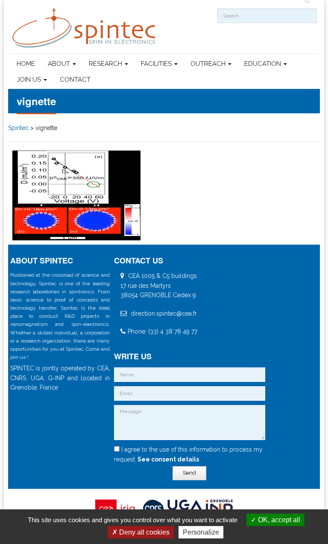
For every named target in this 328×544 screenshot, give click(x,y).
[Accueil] (85, 28)
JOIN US (30, 79)
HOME (26, 64)
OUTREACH (208, 64)
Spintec (18, 127)
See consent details (167, 459)
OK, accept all (278, 519)
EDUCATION (263, 64)
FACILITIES (157, 64)
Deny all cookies (143, 532)
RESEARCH (106, 64)
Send (189, 473)
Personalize (201, 532)
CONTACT (75, 79)
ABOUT (60, 64)
